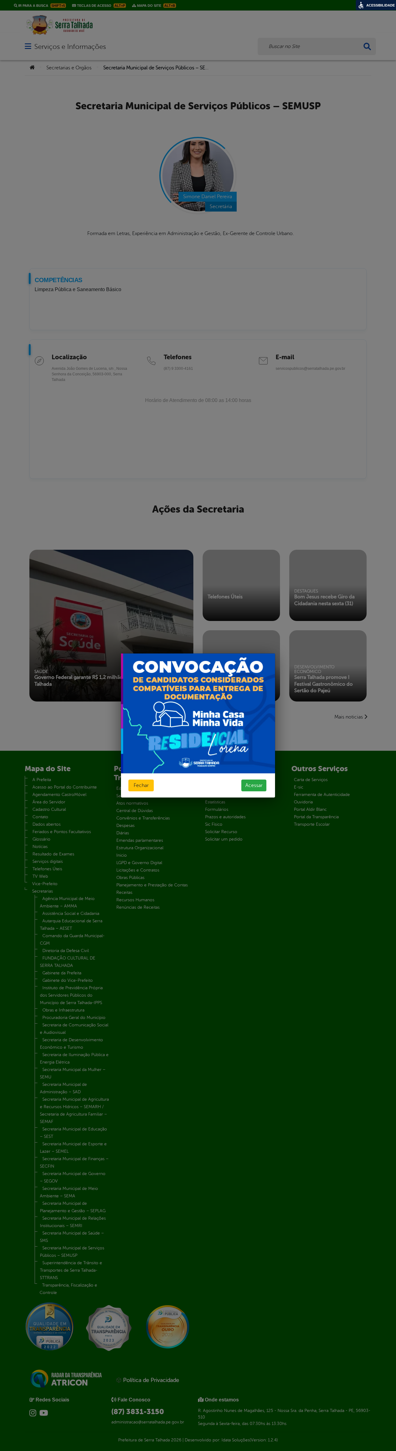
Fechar (141, 785)
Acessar (253, 785)
